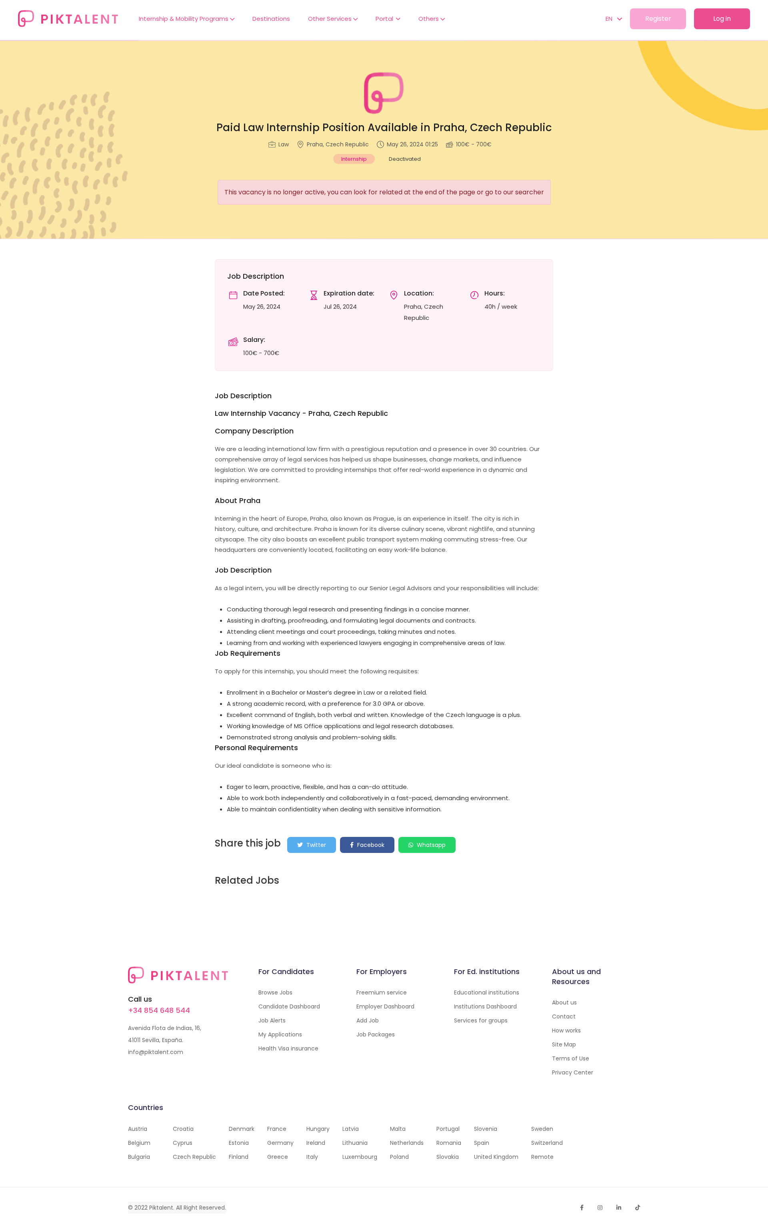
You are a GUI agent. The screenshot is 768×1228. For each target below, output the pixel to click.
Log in (722, 18)
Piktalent (161, 1208)
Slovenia (485, 1129)
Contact (564, 1016)
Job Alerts (272, 1020)
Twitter (315, 845)
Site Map (564, 1044)
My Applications (280, 1034)
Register (658, 18)
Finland (238, 1157)
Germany (280, 1143)
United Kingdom (496, 1157)
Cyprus (182, 1143)
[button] (610, 18)
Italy (312, 1157)
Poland (399, 1157)
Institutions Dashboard (485, 1006)
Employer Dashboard (385, 1006)
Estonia (239, 1143)
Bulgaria (139, 1157)
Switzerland (547, 1143)
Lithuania (355, 1143)
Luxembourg (359, 1157)
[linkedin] (618, 1207)
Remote (542, 1157)
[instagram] (600, 1207)
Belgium (139, 1143)
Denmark (241, 1129)
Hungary (318, 1129)
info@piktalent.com (155, 1052)
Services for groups (481, 1020)
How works (566, 1030)
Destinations (271, 18)
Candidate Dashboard (289, 1006)
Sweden (542, 1129)
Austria (137, 1129)
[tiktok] (637, 1207)
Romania (448, 1143)
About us (564, 1002)
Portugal (448, 1129)
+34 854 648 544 (159, 1010)
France (276, 1129)
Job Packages (375, 1034)
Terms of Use (570, 1058)
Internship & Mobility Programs (184, 18)
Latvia (350, 1129)
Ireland (315, 1143)
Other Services (330, 18)
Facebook (370, 845)
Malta (398, 1129)
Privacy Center (572, 1072)
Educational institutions (486, 992)
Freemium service (381, 992)
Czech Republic (194, 1157)
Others (429, 18)
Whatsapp (430, 845)
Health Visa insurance (288, 1048)
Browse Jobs (275, 992)
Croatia (183, 1129)
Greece (277, 1157)
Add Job (367, 1020)
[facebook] (582, 1207)
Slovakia (447, 1157)
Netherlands (407, 1143)
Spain (481, 1143)
